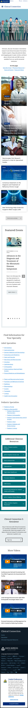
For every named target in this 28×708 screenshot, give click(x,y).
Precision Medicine (9, 478)
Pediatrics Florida (9, 407)
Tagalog (3, 658)
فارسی (14, 670)
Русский (9, 658)
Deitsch (3, 672)
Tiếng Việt (10, 661)
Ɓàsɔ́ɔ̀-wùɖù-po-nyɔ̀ (19, 661)
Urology (6, 393)
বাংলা (18, 663)
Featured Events (8, 70)
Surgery (6, 389)
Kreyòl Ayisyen (11, 665)
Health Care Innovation (10, 396)
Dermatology (8, 347)
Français (21, 656)
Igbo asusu (4, 663)
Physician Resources (18, 68)
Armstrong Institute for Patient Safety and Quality (13, 490)
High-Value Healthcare (10, 472)
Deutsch (3, 667)
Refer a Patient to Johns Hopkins (10, 448)
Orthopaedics (8, 367)
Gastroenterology (9, 350)
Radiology (7, 384)
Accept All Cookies (13, 703)
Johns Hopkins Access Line (11, 455)
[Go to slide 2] (10, 318)
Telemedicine (7, 466)
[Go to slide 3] (12, 318)
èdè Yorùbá (12, 663)
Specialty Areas (7, 68)
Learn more (11, 292)
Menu (12, 1)
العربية (18, 665)
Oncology (7, 362)
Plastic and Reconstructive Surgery (14, 379)
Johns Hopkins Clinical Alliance (12, 497)
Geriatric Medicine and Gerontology (14, 352)
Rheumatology (8, 386)
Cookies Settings (14, 699)
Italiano (3, 661)
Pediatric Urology (12, 428)
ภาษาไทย (3, 670)
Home (3, 635)
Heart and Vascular (9, 357)
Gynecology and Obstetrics (11, 355)
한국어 (3, 665)
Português (17, 658)
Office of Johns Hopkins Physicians (10, 504)
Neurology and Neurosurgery (12, 359)
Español (3, 656)
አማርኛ (9, 656)
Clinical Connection (12, 6)
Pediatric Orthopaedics (13, 415)
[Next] (23, 276)
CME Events (7, 484)
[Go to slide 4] (14, 318)
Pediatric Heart (11, 422)
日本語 (23, 663)
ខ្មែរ (8, 672)
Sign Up (9, 540)
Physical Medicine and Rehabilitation (14, 373)
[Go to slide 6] (19, 318)
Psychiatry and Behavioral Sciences (14, 381)
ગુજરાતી (22, 667)
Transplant (7, 391)
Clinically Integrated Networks (9, 640)
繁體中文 (15, 656)
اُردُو (9, 670)
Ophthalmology (8, 364)
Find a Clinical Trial (9, 460)
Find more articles (12, 218)
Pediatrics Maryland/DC (11, 409)
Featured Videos (19, 70)
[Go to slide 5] (17, 318)
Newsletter (4, 637)
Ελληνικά (16, 667)
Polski (9, 667)
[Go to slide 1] (8, 318)
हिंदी (19, 670)
